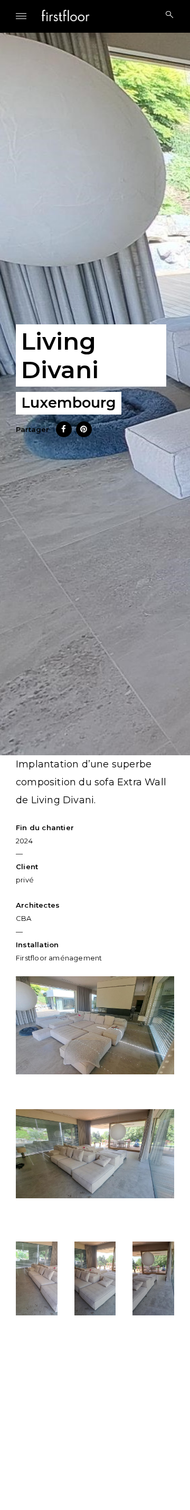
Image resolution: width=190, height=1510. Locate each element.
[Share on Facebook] (64, 434)
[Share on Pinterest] (84, 434)
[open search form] (166, 15)
